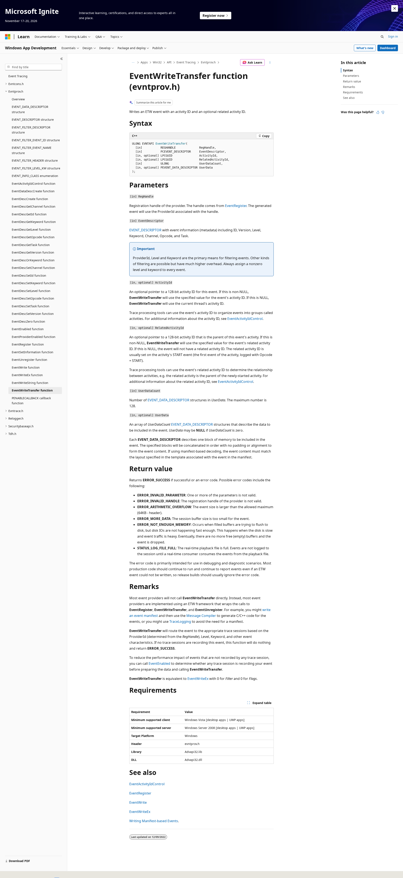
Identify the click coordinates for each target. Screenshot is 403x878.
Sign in (393, 36)
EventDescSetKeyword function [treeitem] (33, 283)
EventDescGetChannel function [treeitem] (33, 206)
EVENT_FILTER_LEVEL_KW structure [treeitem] (36, 168)
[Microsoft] (7, 36)
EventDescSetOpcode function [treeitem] (33, 298)
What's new (364, 48)
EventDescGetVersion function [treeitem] (33, 252)
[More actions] (270, 62)
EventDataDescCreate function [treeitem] (33, 191)
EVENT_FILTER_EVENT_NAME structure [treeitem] (31, 150)
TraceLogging (180, 621)
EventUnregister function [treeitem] (29, 360)
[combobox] (33, 67)
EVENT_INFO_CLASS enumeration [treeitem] (35, 176)
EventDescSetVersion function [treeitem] (33, 314)
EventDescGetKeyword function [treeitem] (34, 222)
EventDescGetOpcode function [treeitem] (33, 237)
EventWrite (138, 802)
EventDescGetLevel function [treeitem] (31, 230)
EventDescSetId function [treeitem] (29, 275)
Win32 (157, 62)
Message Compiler (201, 615)
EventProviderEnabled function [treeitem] (33, 337)
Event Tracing (186, 62)
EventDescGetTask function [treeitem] (31, 245)
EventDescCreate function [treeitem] (30, 199)
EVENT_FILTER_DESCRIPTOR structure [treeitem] (31, 130)
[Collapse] (61, 58)
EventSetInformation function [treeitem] (32, 352)
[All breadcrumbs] (133, 62)
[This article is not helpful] (382, 112)
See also (349, 98)
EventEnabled (159, 663)
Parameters (351, 76)
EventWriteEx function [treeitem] (27, 375)
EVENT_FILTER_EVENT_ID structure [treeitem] (36, 140)
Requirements (353, 92)
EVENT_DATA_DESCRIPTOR (168, 400)
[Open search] (382, 37)
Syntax (348, 70)
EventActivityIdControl (245, 318)
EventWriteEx (197, 678)
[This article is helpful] (377, 112)
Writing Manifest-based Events (153, 821)
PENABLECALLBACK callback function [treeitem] (31, 400)
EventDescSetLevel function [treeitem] (31, 291)
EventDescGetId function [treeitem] (29, 214)
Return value (352, 81)
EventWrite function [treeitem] (26, 367)
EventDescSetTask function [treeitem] (30, 306)
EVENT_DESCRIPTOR (145, 230)
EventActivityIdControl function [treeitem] (33, 184)
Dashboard (388, 48)
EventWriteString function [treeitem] (30, 383)
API (169, 62)
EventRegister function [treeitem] (28, 344)
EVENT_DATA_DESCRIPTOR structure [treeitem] (30, 109)
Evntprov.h (208, 62)
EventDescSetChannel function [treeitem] (33, 268)
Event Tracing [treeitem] (17, 76)
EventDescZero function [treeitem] (28, 321)
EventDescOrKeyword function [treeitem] (33, 260)
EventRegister (235, 205)
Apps (144, 62)
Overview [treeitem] (18, 99)
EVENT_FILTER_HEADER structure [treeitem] (35, 160)
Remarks (349, 87)
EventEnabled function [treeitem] (28, 329)
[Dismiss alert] (394, 8)
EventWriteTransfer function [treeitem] (32, 390)
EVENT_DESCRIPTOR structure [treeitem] (33, 120)
